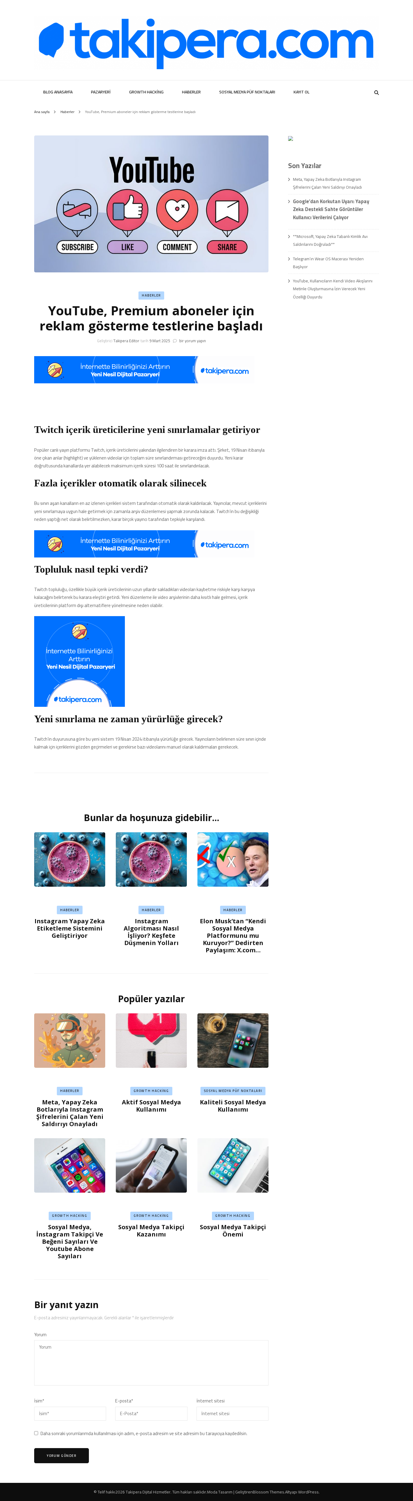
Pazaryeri (101, 92)
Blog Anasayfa (58, 92)
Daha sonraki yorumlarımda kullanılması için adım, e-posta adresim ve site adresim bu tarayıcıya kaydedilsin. (144, 1434)
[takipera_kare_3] (79, 705)
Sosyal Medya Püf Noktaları (247, 92)
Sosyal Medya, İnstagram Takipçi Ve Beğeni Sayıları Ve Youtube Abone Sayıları (69, 1241)
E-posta (124, 1401)
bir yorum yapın (192, 340)
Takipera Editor (126, 340)
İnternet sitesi (211, 1401)
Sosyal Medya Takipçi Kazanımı (151, 1230)
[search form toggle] (376, 92)
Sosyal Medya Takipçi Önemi (233, 1230)
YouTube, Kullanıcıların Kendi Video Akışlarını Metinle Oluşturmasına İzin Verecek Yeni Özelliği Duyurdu (332, 289)
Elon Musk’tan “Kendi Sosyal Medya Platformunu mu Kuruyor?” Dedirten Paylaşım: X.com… (233, 935)
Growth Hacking (146, 92)
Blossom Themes (268, 1492)
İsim (39, 1401)
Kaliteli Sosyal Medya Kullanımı (233, 1105)
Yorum (40, 1335)
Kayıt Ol (301, 92)
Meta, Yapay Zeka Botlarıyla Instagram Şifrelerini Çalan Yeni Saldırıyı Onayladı (69, 1113)
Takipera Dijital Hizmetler (148, 1492)
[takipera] (144, 381)
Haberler (191, 92)
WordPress (308, 1492)
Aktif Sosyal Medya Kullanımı (151, 1105)
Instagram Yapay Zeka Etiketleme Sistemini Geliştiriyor (69, 928)
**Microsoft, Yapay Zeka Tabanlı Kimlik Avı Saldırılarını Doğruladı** (330, 240)
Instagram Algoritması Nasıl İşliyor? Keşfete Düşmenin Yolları (151, 932)
